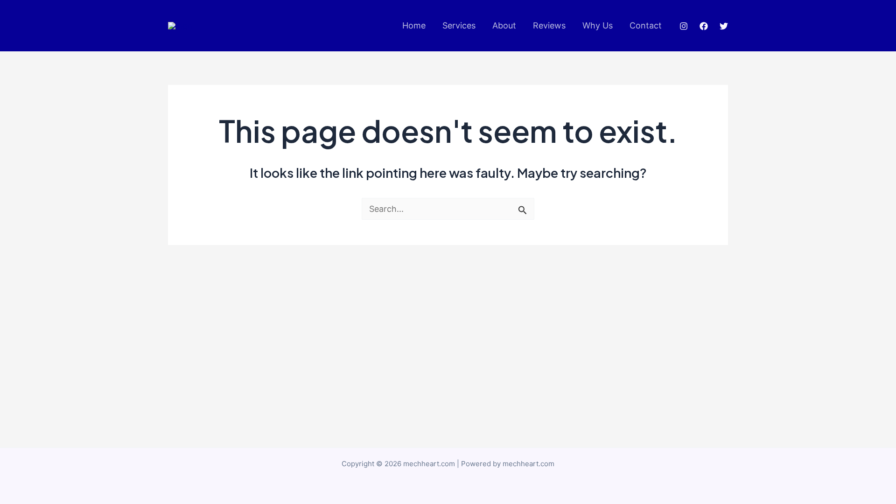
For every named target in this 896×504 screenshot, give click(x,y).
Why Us (597, 25)
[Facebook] (704, 26)
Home (414, 25)
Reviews (549, 25)
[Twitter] (724, 26)
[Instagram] (683, 26)
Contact (646, 25)
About (504, 25)
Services (459, 25)
